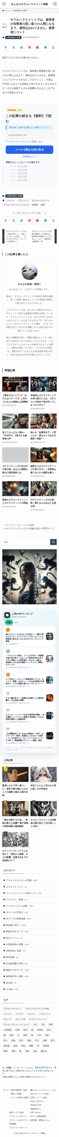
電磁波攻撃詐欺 (42, 1067)
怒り (6, 1040)
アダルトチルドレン (12, 1008)
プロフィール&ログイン (18, 1120)
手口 (37, 1040)
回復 (11, 1035)
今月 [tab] (16, 622)
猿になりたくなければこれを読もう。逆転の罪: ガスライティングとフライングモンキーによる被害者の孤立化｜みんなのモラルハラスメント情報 (29, 636)
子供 (39, 1035)
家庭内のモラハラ (17, 931)
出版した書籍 (16, 1094)
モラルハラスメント (41, 200)
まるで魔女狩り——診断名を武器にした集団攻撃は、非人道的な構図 (29, 698)
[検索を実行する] (53, 542)
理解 (31, 1046)
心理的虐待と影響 (13, 37)
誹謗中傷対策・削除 (19, 1090)
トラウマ (19, 1014)
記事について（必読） (39, 1097)
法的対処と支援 (16, 950)
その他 (12, 989)
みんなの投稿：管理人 (29, 284)
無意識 (7, 1046)
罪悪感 (46, 1046)
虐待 (43, 205)
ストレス (7, 1014)
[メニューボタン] (4, 4)
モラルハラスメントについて (16, 205)
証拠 (35, 1051)
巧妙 (47, 1035)
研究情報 (12, 957)
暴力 (53, 1040)
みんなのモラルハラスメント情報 (29, 4)
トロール (10, 200)
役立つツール (14, 938)
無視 (15, 1046)
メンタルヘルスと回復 (19, 906)
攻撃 (45, 1040)
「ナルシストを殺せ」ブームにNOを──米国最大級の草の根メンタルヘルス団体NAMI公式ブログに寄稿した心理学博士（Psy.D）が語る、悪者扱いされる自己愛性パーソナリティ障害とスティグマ (29, 658)
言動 (27, 1051)
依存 (25, 1030)
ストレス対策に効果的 (20, 1097)
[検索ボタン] (55, 4)
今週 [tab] (8, 622)
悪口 (21, 1040)
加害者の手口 (16, 925)
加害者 (35, 205)
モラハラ (7, 1019)
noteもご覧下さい (37, 1101)
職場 (6, 1051)
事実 (51, 1024)
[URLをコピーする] (53, 47)
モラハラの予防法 (17, 912)
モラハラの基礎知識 (18, 918)
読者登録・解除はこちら (40, 1120)
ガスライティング (16, 887)
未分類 (11, 983)
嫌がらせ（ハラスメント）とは (43, 1090)
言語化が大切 (35, 1105)
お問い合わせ (35, 1112)
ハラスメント (23, 200)
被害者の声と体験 (17, 976)
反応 (49, 1030)
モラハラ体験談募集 (38, 1116)
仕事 (17, 1030)
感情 (29, 1040)
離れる (44, 1051)
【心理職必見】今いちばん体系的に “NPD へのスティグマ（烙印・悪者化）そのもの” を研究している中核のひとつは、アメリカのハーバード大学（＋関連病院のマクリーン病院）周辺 (29, 736)
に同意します (26, 141)
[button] (5, 47)
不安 (43, 1024)
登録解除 (12, 1124)
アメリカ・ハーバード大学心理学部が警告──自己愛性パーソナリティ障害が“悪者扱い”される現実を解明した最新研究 (29, 716)
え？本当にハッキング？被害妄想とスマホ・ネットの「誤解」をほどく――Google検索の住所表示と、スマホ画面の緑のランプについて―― (29, 680)
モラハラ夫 (20, 1019)
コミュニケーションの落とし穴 (24, 893)
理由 (23, 1046)
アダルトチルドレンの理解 (21, 880)
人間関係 (7, 1030)
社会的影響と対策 (17, 963)
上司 (35, 1024)
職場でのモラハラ (17, 970)
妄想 (25, 1035)
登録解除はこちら (29, 156)
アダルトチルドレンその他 (37, 1008)
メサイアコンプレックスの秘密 (19, 525)
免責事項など (35, 1109)
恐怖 (13, 1040)
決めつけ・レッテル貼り (40, 1094)
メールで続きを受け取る (29, 149)
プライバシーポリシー (19, 141)
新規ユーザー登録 (16, 1112)
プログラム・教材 (16, 899)
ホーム (6, 1090)
